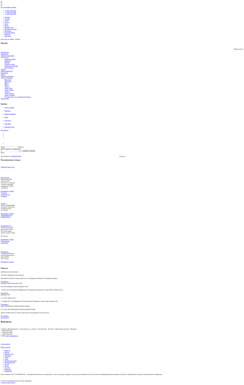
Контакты (8, 36)
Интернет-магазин (11, 29)
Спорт (7, 20)
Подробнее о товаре (7, 191)
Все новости (5, 317)
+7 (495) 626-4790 (10, 14)
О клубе (7, 19)
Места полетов (5, 347)
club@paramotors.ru (12, 336)
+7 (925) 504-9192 (10, 10)
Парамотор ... (5, 252)
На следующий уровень (8, 7)
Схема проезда (5, 344)
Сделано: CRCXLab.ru (8, 382)
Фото (6, 24)
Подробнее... (5, 281)
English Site (8, 371)
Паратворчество (10, 32)
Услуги (7, 22)
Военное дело (9, 27)
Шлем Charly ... (6, 177)
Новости (7, 34)
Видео (7, 26)
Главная (7, 17)
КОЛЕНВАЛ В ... (6, 226)
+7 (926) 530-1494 (10, 12)
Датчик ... (4, 203)
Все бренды (4, 130)
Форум (7, 352)
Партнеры (8, 31)
